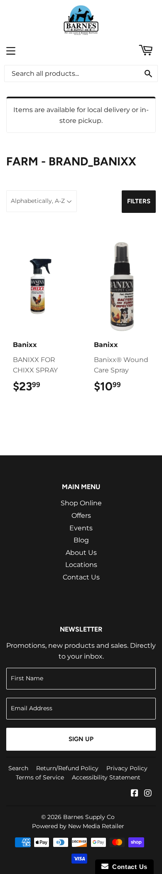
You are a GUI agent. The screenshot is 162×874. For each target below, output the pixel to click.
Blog (81, 540)
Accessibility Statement (106, 777)
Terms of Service (40, 777)
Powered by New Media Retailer (78, 826)
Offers (81, 515)
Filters (138, 201)
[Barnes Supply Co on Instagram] (148, 794)
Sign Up (81, 739)
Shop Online (81, 503)
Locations (81, 565)
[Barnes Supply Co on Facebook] (134, 794)
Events (81, 528)
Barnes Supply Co (89, 817)
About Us (81, 553)
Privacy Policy (126, 768)
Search (18, 768)
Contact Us (81, 577)
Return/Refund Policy (67, 768)
